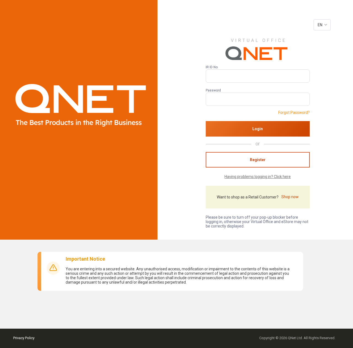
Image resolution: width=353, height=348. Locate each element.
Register (258, 160)
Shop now (290, 197)
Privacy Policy (23, 338)
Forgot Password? (294, 112)
